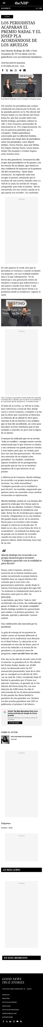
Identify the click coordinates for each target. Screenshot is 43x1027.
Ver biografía (14, 739)
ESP (40, 8)
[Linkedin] (11, 70)
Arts (10, 827)
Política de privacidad (10, 1010)
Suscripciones (7, 1017)
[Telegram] (20, 70)
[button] (4, 3)
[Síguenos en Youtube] (17, 1021)
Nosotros (6, 998)
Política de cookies (9, 1002)
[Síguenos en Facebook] (3, 1021)
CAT (37, 8)
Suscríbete (5, 8)
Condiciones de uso (9, 1013)
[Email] (24, 70)
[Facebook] (2, 70)
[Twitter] (7, 70)
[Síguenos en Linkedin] (10, 1021)
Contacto (5, 995)
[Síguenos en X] (7, 1021)
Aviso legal (6, 1006)
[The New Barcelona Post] (13, 981)
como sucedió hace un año (25, 653)
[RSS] (21, 1021)
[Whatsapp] (15, 70)
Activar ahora (14, 723)
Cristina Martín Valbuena (13, 63)
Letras (7, 17)
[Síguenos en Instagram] (14, 1021)
